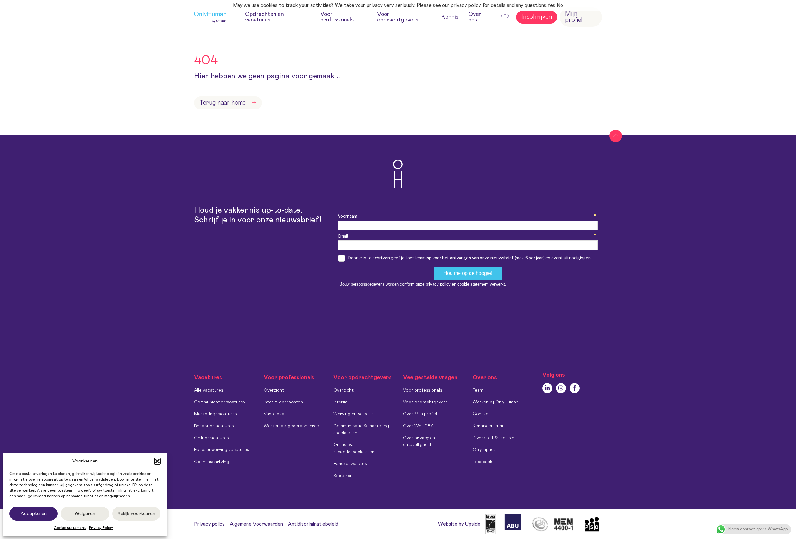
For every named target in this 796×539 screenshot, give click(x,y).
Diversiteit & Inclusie (493, 438)
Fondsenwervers (350, 464)
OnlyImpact (484, 450)
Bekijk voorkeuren (136, 513)
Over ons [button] (474, 17)
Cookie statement (70, 528)
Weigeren (85, 513)
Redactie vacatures (214, 426)
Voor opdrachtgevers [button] (397, 17)
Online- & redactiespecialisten (353, 448)
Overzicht (274, 390)
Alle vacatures (208, 390)
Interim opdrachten (283, 402)
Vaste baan (275, 414)
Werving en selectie (353, 414)
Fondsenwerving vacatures (221, 450)
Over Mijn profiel (420, 414)
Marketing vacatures (215, 414)
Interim (340, 402)
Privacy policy (209, 524)
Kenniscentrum (488, 426)
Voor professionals (422, 390)
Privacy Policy (101, 528)
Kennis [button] (450, 17)
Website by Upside (459, 524)
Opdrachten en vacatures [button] (264, 17)
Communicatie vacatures (219, 402)
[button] (157, 461)
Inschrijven (536, 17)
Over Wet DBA (418, 426)
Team (478, 390)
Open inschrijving (211, 462)
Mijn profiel (574, 17)
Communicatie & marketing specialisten (361, 429)
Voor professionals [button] (337, 17)
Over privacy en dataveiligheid (419, 441)
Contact (481, 414)
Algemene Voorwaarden (256, 524)
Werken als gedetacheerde (291, 426)
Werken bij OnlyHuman (495, 402)
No (560, 5)
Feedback (482, 462)
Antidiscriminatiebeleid (313, 524)
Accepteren (34, 513)
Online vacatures (211, 438)
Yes (551, 5)
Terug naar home (222, 103)
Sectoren (343, 476)
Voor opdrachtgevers (425, 402)
